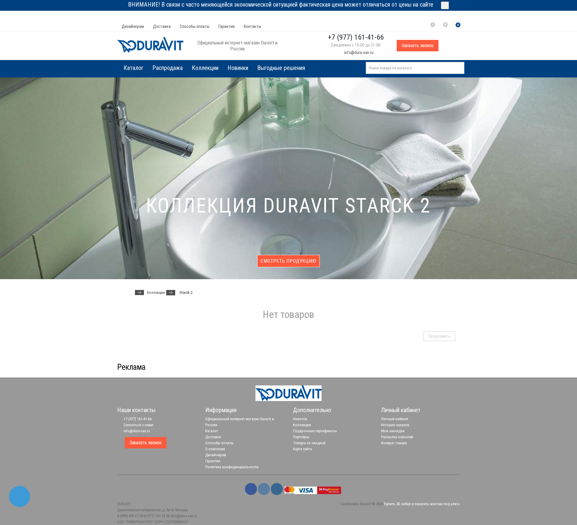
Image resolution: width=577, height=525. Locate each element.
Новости (300, 419)
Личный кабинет (394, 419)
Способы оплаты (194, 26)
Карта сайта (302, 449)
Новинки (237, 67)
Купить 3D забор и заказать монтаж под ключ (422, 504)
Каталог (211, 431)
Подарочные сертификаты (315, 431)
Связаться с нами (138, 425)
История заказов (395, 425)
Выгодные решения (281, 67)
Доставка (162, 26)
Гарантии (226, 26)
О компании (215, 449)
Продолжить (439, 336)
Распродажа (167, 67)
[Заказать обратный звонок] (19, 496)
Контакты (252, 26)
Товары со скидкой (309, 443)
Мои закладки (393, 431)
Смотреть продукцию (288, 261)
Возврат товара (394, 443)
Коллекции (205, 67)
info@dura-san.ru (358, 52)
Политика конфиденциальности (231, 467)
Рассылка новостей (397, 437)
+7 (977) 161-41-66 (137, 419)
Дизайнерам (133, 26)
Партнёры (301, 437)
